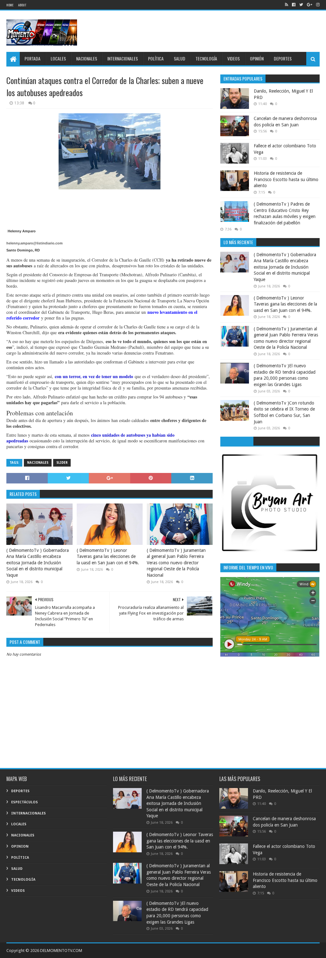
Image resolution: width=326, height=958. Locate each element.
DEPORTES (283, 58)
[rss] (286, 5)
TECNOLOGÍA (206, 58)
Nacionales (37, 462)
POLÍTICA (156, 58)
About (22, 5)
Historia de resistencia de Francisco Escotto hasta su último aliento (286, 179)
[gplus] (310, 5)
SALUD (179, 58)
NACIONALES (86, 58)
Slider (61, 462)
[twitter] (301, 5)
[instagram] (317, 5)
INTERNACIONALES (122, 58)
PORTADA (32, 58)
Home (9, 5)
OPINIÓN (257, 58)
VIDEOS (233, 58)
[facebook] (294, 5)
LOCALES (58, 58)
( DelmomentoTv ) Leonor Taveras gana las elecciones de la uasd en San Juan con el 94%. (108, 556)
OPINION (20, 846)
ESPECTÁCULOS (24, 802)
